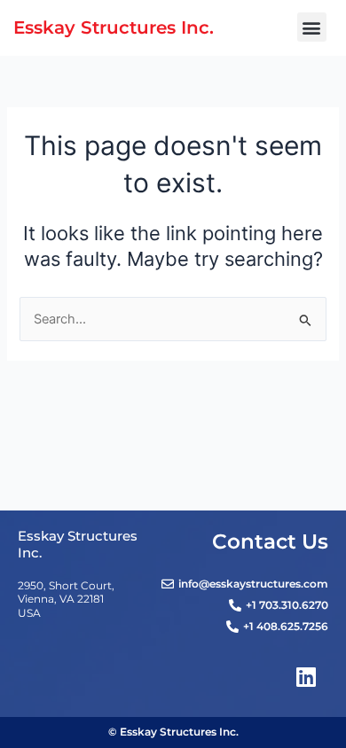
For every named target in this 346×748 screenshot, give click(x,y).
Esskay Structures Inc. (113, 27)
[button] (311, 27)
